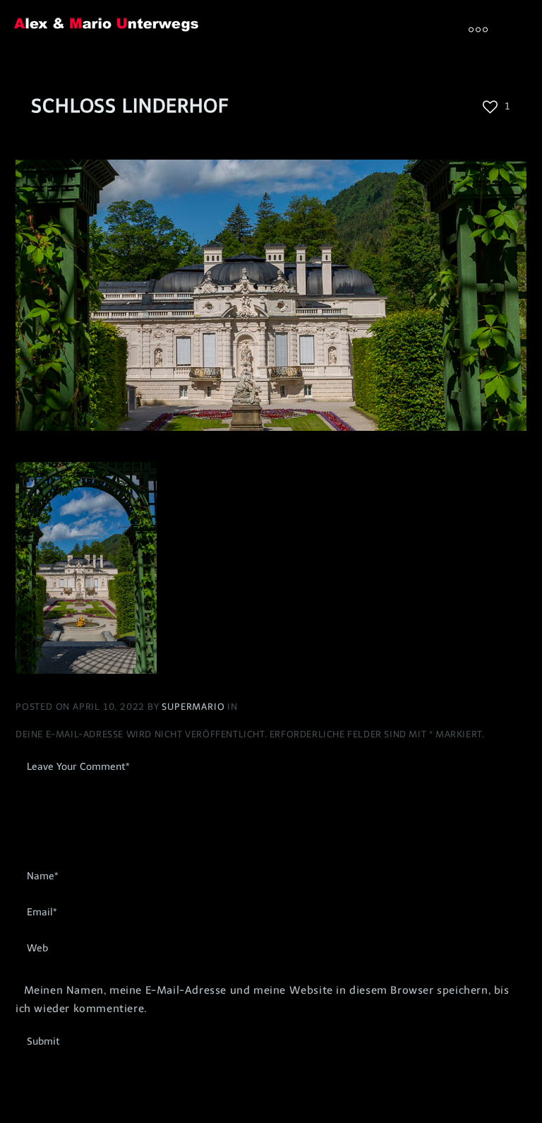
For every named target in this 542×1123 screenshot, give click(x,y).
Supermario (194, 706)
